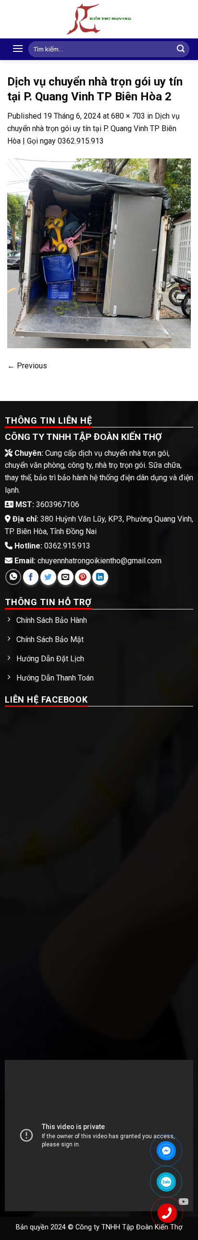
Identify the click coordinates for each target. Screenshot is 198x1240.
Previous (27, 365)
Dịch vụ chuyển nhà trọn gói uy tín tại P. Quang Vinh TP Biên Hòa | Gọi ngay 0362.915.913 (93, 128)
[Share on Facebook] (31, 577)
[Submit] (181, 49)
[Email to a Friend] (66, 577)
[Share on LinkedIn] (100, 577)
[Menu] (17, 48)
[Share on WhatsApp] (13, 577)
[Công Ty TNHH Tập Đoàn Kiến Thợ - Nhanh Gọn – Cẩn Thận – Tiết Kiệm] (99, 19)
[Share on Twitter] (48, 577)
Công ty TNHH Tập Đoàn (115, 1227)
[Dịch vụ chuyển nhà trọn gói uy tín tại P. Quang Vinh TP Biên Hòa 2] (99, 252)
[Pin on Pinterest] (83, 577)
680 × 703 (128, 116)
